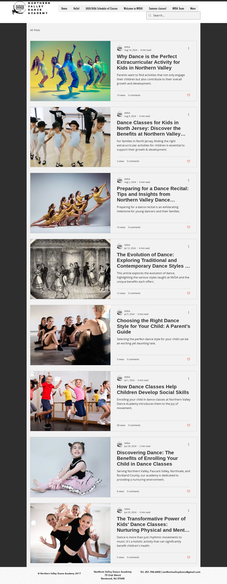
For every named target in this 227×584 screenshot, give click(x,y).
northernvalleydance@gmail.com (181, 572)
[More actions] (190, 48)
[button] (178, 8)
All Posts (35, 30)
